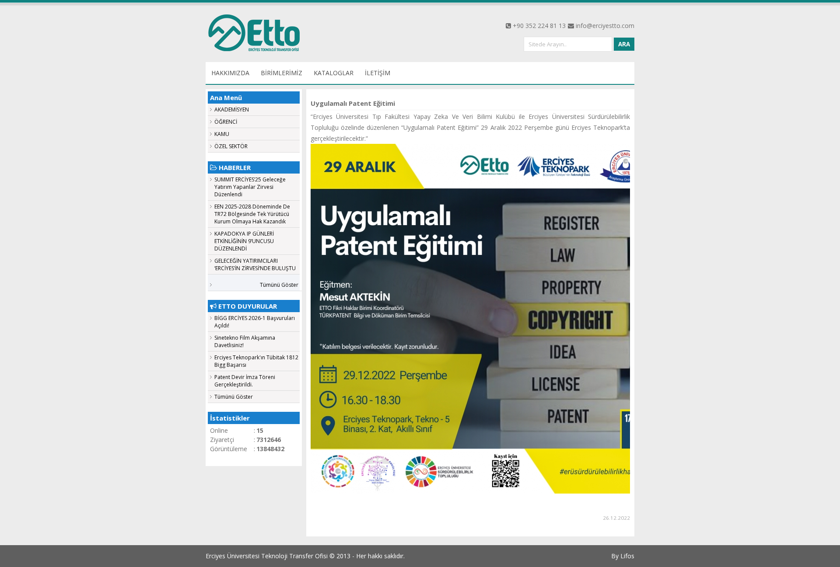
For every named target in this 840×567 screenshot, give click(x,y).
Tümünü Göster (279, 285)
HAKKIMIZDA (230, 73)
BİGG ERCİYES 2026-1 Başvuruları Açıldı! (254, 321)
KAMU (221, 134)
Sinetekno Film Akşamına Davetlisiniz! (244, 341)
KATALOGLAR (334, 73)
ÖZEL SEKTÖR (231, 146)
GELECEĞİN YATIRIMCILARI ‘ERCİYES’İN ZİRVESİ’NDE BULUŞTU (255, 264)
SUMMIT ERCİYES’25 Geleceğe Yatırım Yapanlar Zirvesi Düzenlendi (250, 187)
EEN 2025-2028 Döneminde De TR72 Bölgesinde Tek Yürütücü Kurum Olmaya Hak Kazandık (252, 214)
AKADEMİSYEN (231, 109)
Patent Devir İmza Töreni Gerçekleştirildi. (244, 380)
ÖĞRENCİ (225, 121)
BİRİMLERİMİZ (281, 73)
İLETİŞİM (377, 73)
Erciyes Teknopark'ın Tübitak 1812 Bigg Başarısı (256, 361)
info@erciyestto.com (605, 25)
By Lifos (622, 556)
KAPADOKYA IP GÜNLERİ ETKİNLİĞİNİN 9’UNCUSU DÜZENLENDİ (244, 241)
